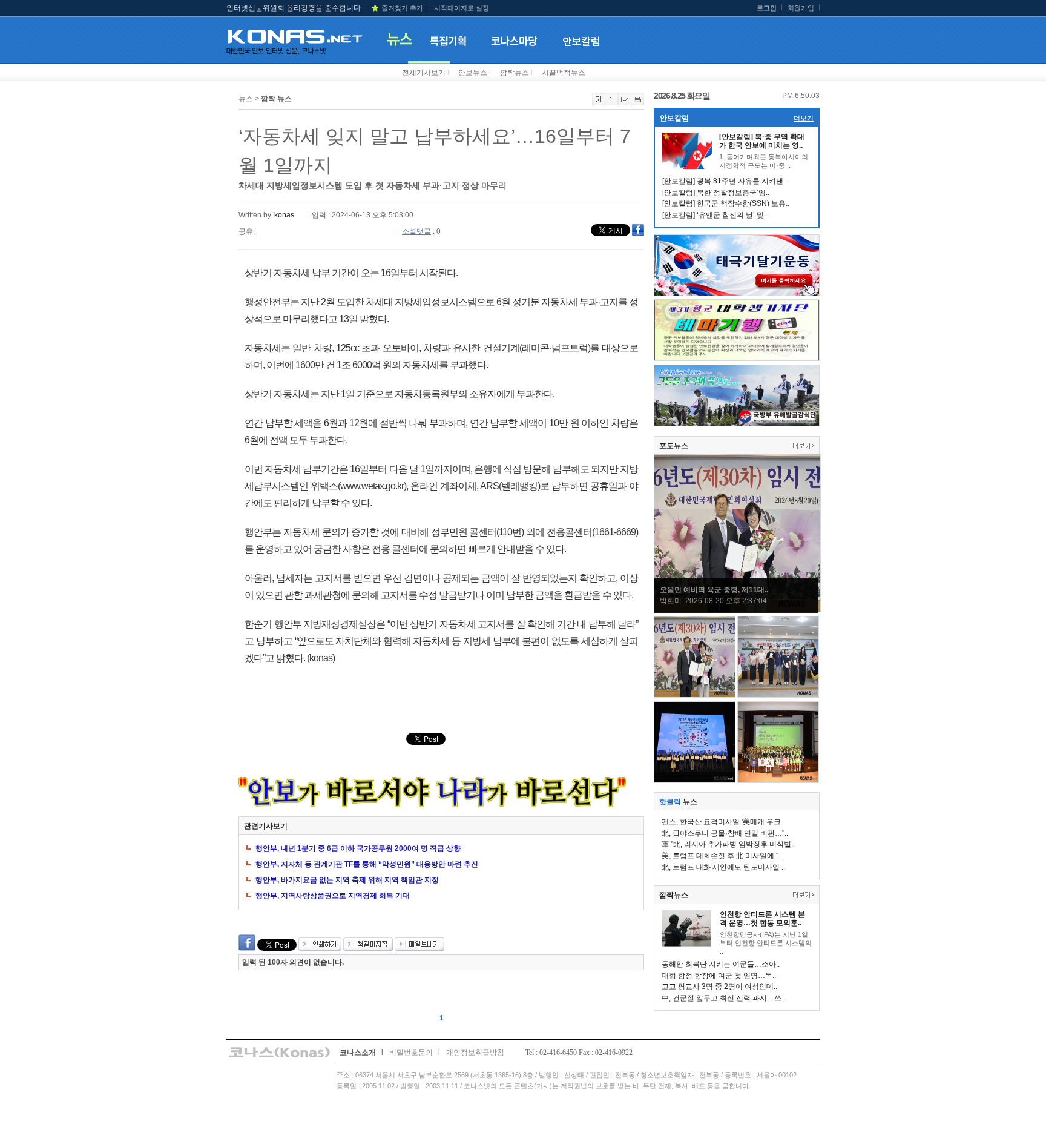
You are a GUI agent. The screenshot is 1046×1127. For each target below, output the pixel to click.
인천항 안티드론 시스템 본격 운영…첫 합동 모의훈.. (762, 918)
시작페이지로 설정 (461, 8)
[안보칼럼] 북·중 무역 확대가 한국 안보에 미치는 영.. (761, 141)
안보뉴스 (472, 72)
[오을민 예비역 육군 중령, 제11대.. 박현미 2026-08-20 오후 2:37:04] (737, 610)
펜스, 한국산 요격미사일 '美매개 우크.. (723, 822)
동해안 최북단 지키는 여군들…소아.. (721, 964)
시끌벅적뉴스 (563, 72)
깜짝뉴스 (514, 72)
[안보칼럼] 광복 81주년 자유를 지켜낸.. (724, 181)
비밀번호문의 (411, 1052)
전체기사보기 (424, 72)
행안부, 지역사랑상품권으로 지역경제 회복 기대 (332, 895)
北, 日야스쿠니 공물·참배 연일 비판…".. (725, 833)
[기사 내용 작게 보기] (611, 103)
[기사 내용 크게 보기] (598, 103)
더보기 (804, 118)
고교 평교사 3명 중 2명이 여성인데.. (719, 986)
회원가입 (801, 8)
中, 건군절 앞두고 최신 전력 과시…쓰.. (723, 998)
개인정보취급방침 (475, 1052)
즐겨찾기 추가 (402, 8)
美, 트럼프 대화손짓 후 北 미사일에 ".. (722, 855)
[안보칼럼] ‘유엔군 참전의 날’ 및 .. (715, 215)
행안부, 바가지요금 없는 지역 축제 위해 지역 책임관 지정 (347, 880)
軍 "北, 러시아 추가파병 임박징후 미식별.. (728, 844)
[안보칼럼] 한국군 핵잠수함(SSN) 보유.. (725, 203)
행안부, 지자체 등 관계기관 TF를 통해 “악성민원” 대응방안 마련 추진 (366, 864)
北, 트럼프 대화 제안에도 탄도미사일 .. (723, 867)
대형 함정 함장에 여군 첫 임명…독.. (719, 975)
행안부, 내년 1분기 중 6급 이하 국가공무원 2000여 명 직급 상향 (358, 848)
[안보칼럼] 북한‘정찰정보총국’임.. (715, 192)
